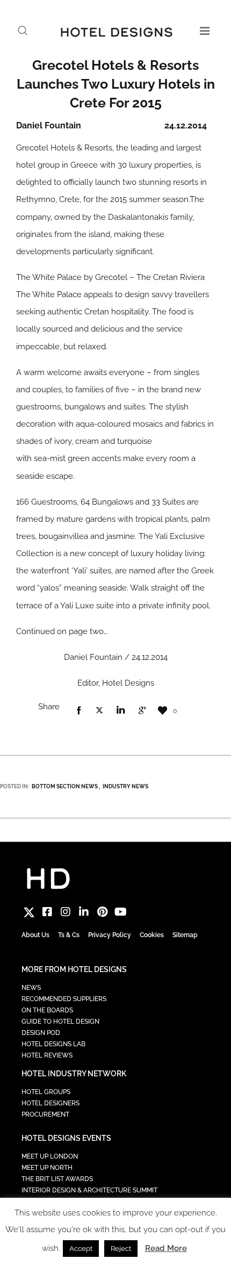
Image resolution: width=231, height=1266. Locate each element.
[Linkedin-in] (83, 911)
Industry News (125, 786)
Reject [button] (121, 1249)
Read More (166, 1248)
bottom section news (65, 786)
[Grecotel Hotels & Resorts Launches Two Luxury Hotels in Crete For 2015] (78, 711)
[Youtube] (120, 911)
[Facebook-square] (47, 911)
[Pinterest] (102, 911)
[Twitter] (29, 911)
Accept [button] (80, 1249)
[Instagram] (65, 911)
